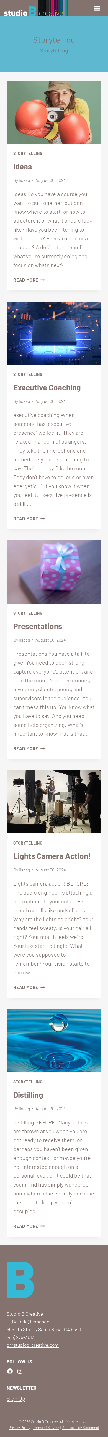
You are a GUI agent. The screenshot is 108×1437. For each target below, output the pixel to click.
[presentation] (54, 112)
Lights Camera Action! (52, 856)
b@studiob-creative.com (33, 1345)
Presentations (37, 626)
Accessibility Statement (80, 1427)
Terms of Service (46, 1427)
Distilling (28, 1094)
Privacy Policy (19, 1427)
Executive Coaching (47, 387)
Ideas (22, 166)
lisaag (24, 180)
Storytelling (27, 153)
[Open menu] (98, 8)
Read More (29, 279)
